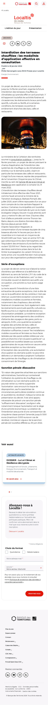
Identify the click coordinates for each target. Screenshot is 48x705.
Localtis (6, 10)
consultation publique (21, 160)
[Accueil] (23, 4)
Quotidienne (15, 552)
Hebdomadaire (33, 552)
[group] (24, 133)
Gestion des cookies (29, 691)
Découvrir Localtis (16, 531)
